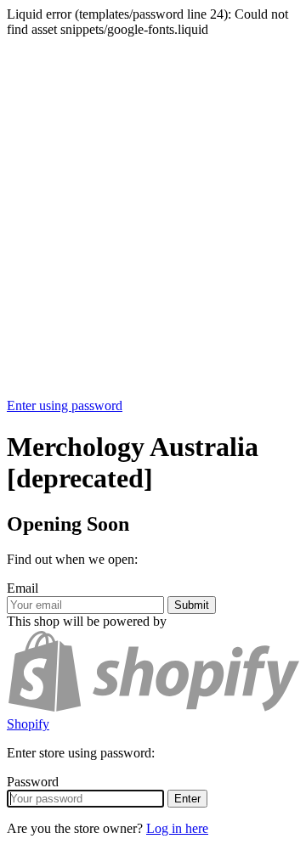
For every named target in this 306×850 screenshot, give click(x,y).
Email (22, 588)
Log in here (177, 828)
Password (33, 781)
